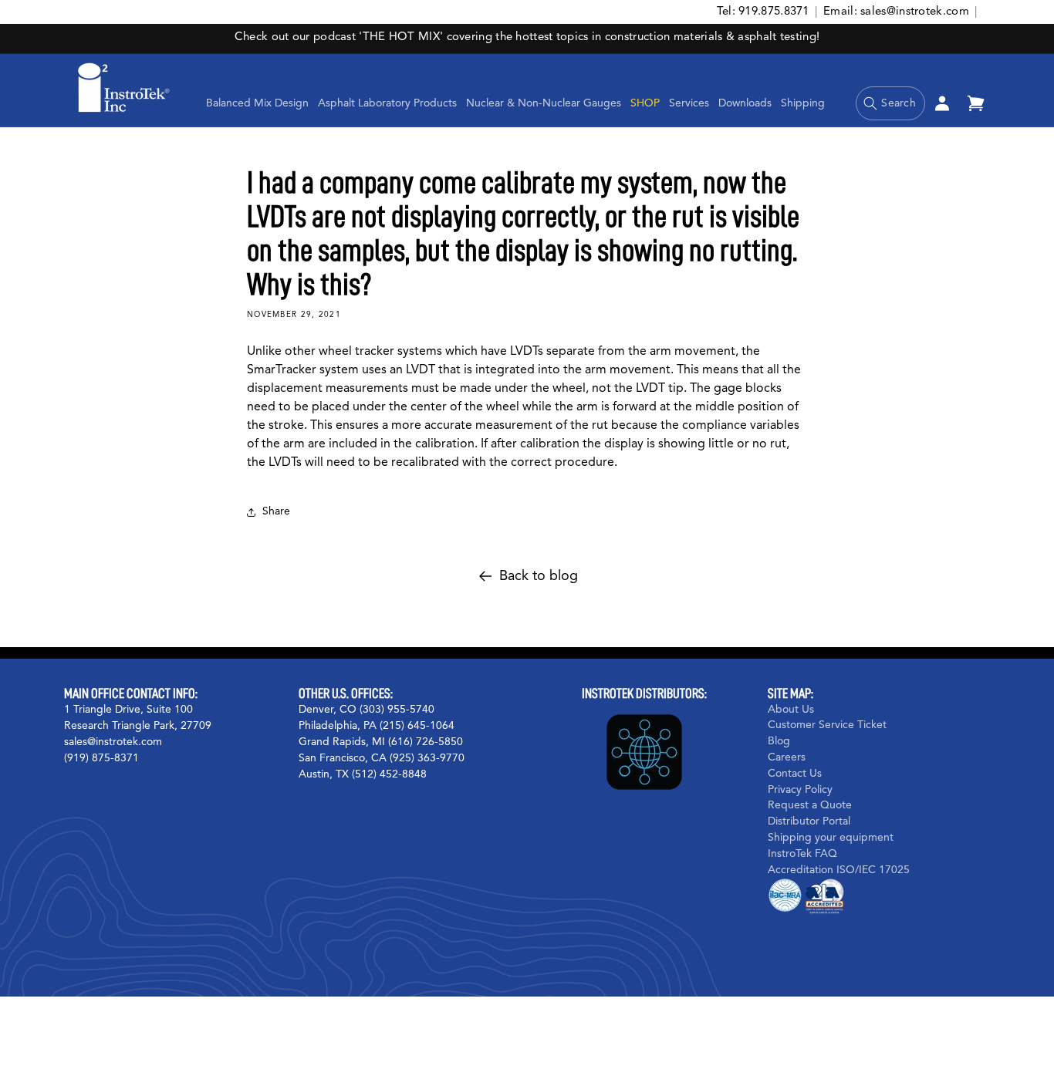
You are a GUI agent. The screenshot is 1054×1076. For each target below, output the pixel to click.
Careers (787, 757)
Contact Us (795, 773)
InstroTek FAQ (802, 853)
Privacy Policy (800, 789)
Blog (779, 741)
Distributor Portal (809, 821)
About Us (791, 709)
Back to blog (538, 576)
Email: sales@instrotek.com (896, 12)
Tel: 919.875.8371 (763, 12)
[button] (387, 103)
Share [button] (276, 511)
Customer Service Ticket (827, 725)
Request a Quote (810, 805)
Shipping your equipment (831, 837)
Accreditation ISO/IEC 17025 (839, 870)
